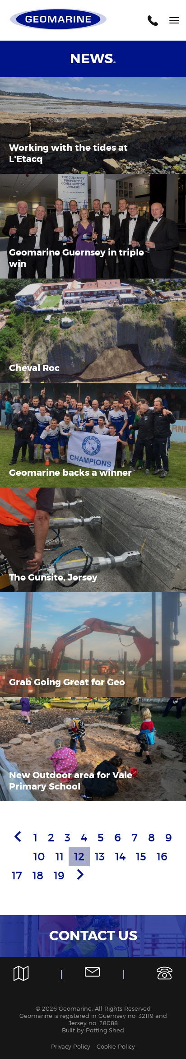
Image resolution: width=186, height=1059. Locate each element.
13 (100, 856)
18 (38, 875)
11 (60, 856)
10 (39, 856)
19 (59, 875)
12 (79, 856)
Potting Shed (105, 1030)
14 (120, 856)
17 (17, 875)
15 (141, 856)
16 (162, 856)
